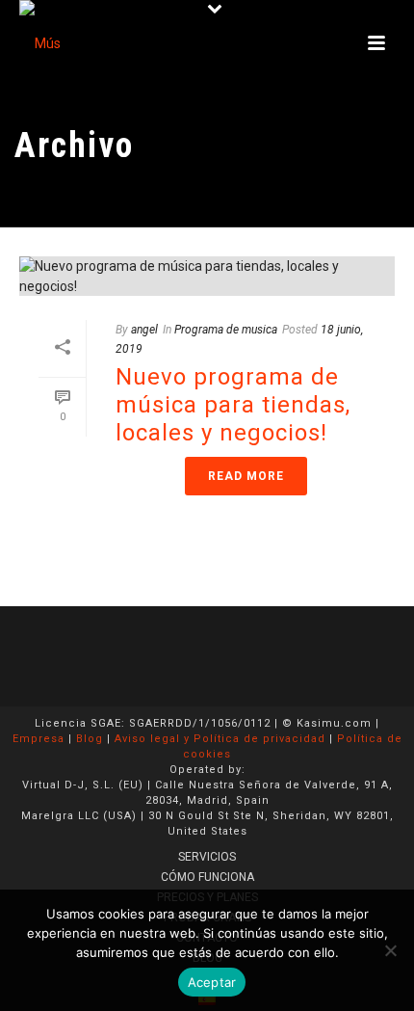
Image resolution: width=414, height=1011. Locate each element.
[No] (390, 950)
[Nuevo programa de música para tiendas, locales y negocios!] (207, 276)
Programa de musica (225, 329)
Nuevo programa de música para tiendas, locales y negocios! (233, 404)
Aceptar (212, 982)
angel (144, 329)
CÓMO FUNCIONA (207, 877)
